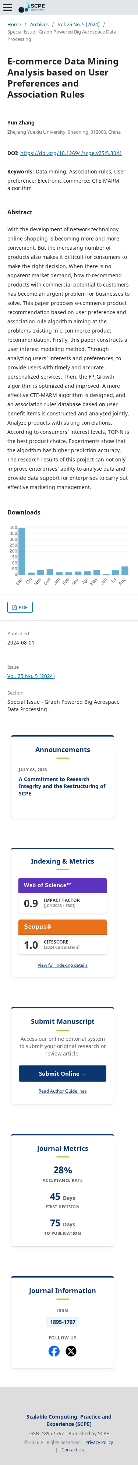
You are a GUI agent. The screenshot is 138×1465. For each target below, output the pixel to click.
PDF (23, 607)
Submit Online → (62, 1073)
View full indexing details (63, 965)
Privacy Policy (99, 1442)
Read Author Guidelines (63, 1091)
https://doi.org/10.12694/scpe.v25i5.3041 (71, 153)
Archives (39, 24)
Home (14, 24)
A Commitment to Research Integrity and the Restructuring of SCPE (62, 786)
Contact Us (72, 1450)
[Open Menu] (7, 7)
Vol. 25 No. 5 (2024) (79, 24)
